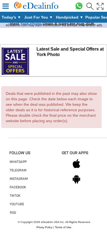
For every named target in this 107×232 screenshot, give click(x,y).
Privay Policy (44, 227)
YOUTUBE (17, 204)
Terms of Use (63, 227)
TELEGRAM (18, 170)
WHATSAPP (18, 162)
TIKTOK (15, 196)
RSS (13, 213)
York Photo (30, 23)
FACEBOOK (18, 187)
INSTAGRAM (19, 179)
